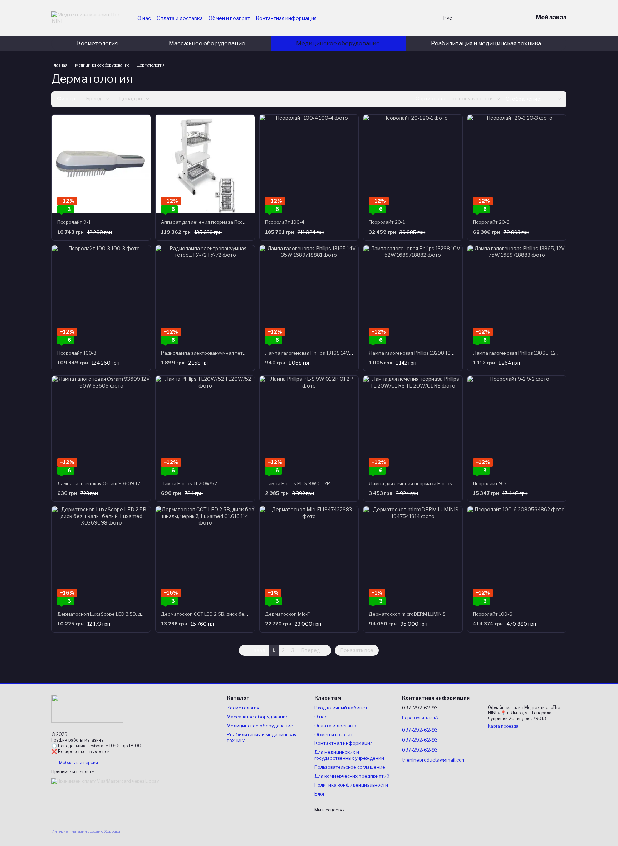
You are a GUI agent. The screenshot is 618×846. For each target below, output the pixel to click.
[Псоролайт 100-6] (516, 555)
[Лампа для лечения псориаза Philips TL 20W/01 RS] (412, 425)
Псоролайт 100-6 (492, 614)
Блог (319, 794)
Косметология (97, 43)
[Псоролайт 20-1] (412, 164)
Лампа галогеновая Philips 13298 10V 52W (417, 353)
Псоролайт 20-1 (387, 222)
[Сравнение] (490, 18)
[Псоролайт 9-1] (101, 164)
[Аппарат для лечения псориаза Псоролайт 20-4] (205, 164)
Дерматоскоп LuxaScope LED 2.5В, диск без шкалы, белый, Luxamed (135, 614)
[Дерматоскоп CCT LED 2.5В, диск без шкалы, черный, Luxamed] (205, 555)
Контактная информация (286, 18)
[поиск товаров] (423, 18)
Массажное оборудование (207, 43)
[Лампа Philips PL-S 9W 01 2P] (309, 425)
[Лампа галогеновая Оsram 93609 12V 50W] (101, 425)
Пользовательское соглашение (349, 767)
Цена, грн (130, 98)
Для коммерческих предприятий (351, 776)
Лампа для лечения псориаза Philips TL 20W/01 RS (427, 483)
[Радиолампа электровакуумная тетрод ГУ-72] (205, 294)
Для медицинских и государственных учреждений (349, 755)
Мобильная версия (78, 762)
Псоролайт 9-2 (490, 483)
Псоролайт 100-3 (77, 353)
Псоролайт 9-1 (73, 222)
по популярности (472, 98)
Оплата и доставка (180, 18)
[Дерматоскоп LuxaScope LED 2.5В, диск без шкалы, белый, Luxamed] (101, 555)
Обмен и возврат (229, 18)
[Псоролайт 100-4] (309, 164)
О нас (144, 18)
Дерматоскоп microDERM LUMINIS (407, 614)
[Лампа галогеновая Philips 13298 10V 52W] (412, 294)
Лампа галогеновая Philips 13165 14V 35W (313, 353)
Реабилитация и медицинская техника (486, 43)
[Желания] (471, 18)
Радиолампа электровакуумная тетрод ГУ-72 (213, 353)
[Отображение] (553, 99)
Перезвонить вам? (420, 717)
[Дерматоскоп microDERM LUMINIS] (412, 555)
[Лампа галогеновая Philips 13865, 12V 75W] (516, 294)
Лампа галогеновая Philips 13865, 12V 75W (522, 353)
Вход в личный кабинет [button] (341, 707)
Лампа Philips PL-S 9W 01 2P (297, 483)
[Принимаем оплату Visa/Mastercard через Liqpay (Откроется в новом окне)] (105, 781)
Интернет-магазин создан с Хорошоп (87, 831)
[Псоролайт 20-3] (516, 164)
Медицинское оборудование (338, 43)
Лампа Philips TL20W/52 (189, 483)
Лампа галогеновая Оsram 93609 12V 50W (106, 483)
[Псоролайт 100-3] (101, 294)
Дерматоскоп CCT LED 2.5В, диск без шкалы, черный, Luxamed (233, 614)
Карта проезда (503, 726)
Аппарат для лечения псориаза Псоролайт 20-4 (216, 222)
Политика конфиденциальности (351, 785)
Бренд (94, 98)
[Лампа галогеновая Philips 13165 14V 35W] (309, 294)
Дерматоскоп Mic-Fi (288, 614)
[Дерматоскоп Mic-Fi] (309, 555)
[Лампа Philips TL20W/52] (205, 425)
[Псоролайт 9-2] (516, 425)
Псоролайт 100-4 (284, 222)
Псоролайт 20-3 (491, 222)
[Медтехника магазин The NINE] (87, 708)
